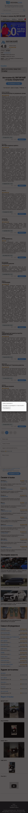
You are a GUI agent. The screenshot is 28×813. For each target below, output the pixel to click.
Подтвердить (6, 408)
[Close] (26, 401)
